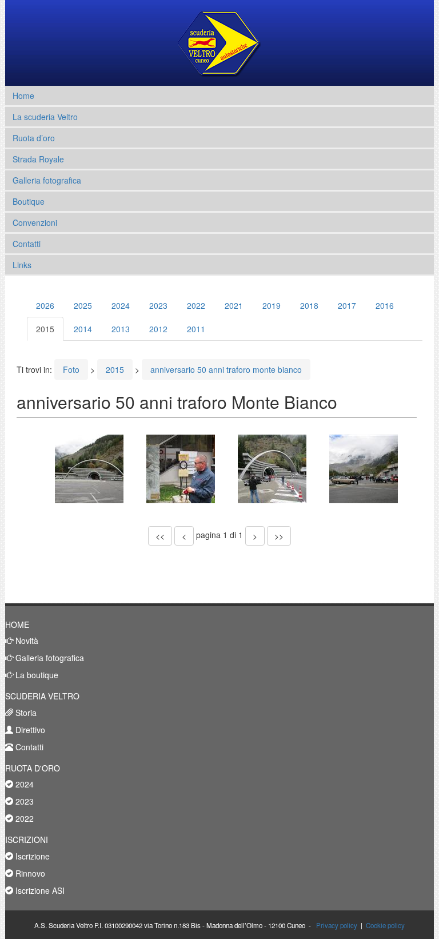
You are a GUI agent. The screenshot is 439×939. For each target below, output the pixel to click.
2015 (45, 329)
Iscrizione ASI (39, 890)
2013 (120, 329)
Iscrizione (31, 856)
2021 (234, 305)
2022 (196, 305)
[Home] (219, 43)
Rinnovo (29, 873)
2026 (45, 305)
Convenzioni (35, 222)
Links (22, 264)
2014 (83, 329)
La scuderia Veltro (45, 116)
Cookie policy (385, 925)
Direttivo (29, 729)
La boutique (35, 675)
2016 (385, 305)
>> (279, 536)
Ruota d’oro (34, 138)
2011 (196, 329)
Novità (25, 640)
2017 (347, 305)
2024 (120, 305)
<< (160, 536)
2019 (271, 305)
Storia (25, 712)
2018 (309, 305)
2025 (83, 305)
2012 (158, 329)
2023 (158, 305)
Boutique (29, 201)
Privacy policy (336, 925)
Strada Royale (38, 159)
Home (23, 95)
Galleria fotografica (47, 180)
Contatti (27, 243)
